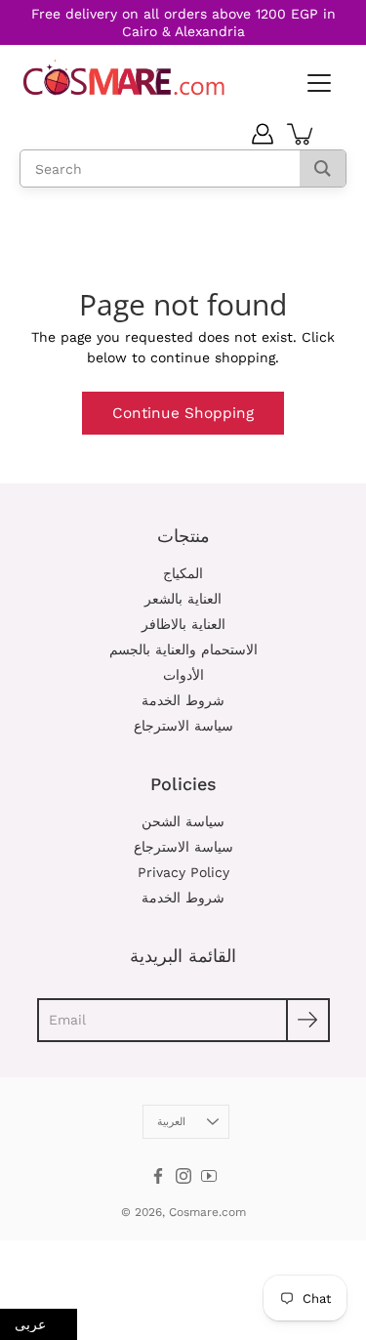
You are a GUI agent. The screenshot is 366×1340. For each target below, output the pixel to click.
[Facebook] (158, 1176)
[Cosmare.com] (124, 78)
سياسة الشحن (183, 821)
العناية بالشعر (183, 599)
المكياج (183, 573)
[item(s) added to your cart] (301, 133)
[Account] (262, 133)
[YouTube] (209, 1176)
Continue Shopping (183, 413)
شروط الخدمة (183, 700)
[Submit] (308, 1020)
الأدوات (183, 675)
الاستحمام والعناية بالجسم (183, 649)
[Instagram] (183, 1176)
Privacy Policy (183, 872)
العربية (171, 1121)
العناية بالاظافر (183, 624)
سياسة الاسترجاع (183, 725)
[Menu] (317, 84)
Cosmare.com (207, 1212)
